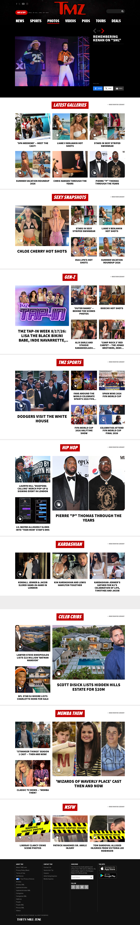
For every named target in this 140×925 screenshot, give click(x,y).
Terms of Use (20, 873)
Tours (101, 21)
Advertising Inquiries (50, 876)
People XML (20, 905)
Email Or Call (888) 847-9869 (38, 12)
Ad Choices (19, 876)
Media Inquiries (48, 879)
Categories (19, 893)
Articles (18, 882)
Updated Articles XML (23, 890)
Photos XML (20, 908)
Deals (116, 21)
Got (21, 12)
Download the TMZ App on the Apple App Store (108, 868)
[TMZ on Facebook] (16, 4)
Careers (46, 873)
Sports (35, 21)
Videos (70, 21)
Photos (53, 21)
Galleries (19, 899)
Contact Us (47, 867)
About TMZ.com (21, 867)
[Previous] (94, 30)
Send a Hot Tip (48, 870)
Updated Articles (21, 887)
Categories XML (21, 896)
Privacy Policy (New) (22, 870)
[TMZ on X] (19, 4)
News (20, 21)
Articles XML (20, 885)
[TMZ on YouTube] (82, 887)
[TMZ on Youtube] (23, 3)
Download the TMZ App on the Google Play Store (108, 875)
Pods (86, 21)
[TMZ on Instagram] (27, 4)
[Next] (102, 30)
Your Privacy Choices (27, 879)
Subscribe (91, 877)
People (18, 902)
